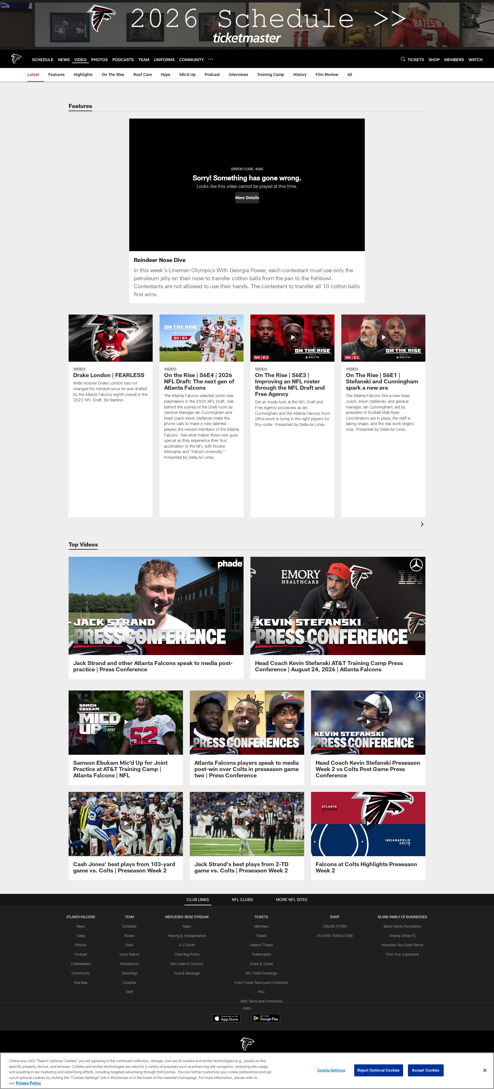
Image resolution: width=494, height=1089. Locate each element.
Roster (129, 936)
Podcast (81, 954)
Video (80, 936)
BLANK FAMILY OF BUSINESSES (402, 917)
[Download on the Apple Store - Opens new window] (226, 1019)
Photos (80, 945)
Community (80, 973)
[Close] (485, 1070)
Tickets (261, 936)
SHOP (335, 917)
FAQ (261, 992)
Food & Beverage (187, 973)
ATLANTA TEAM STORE (335, 936)
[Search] (403, 59)
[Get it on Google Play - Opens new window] (265, 1021)
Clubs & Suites (261, 964)
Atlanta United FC (402, 936)
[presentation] (423, 525)
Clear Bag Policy (187, 954)
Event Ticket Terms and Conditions (261, 982)
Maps (187, 926)
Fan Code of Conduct (186, 964)
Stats (129, 945)
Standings (129, 973)
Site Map (80, 982)
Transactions (129, 964)
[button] (247, 197)
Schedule (129, 926)
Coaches (129, 982)
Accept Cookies (426, 1070)
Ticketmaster (261, 954)
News (81, 926)
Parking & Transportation (187, 936)
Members (261, 926)
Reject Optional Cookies (378, 1070)
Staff (129, 992)
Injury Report (129, 954)
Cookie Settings (331, 1070)
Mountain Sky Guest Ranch (402, 945)
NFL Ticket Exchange (261, 973)
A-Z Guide (187, 945)
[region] (247, 1070)
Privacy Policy (28, 1083)
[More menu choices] (210, 59)
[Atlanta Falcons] (247, 1045)
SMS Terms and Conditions (261, 1001)
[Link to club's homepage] (16, 59)
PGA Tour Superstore (402, 954)
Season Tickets (261, 945)
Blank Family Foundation (402, 926)
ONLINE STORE (335, 926)
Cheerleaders (81, 964)
